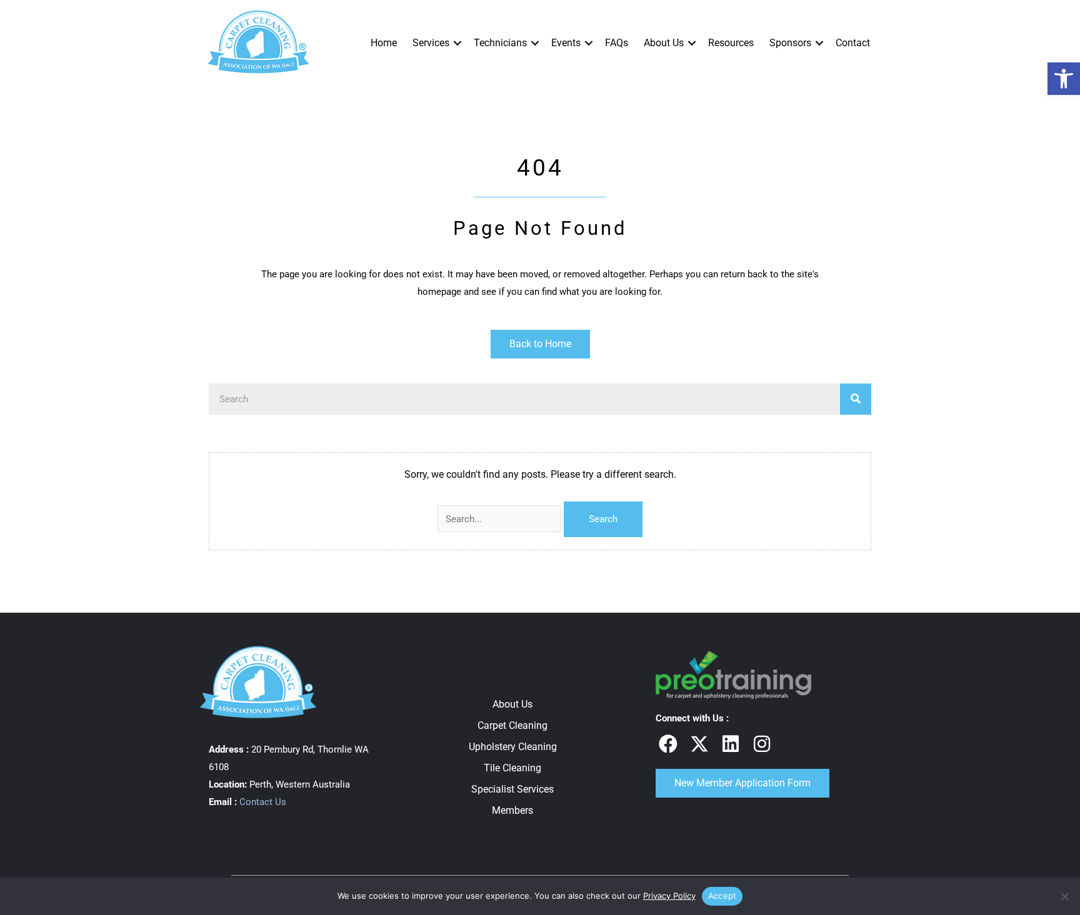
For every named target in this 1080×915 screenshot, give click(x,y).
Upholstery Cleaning (513, 747)
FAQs (616, 43)
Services (430, 43)
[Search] (855, 399)
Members (512, 810)
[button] (1064, 78)
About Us (664, 43)
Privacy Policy (669, 896)
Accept (722, 896)
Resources (731, 43)
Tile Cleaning (512, 768)
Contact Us (262, 802)
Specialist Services (512, 789)
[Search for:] (501, 519)
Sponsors (790, 43)
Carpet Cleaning (513, 725)
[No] (1064, 896)
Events (566, 43)
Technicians (500, 43)
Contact (853, 43)
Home (384, 43)
